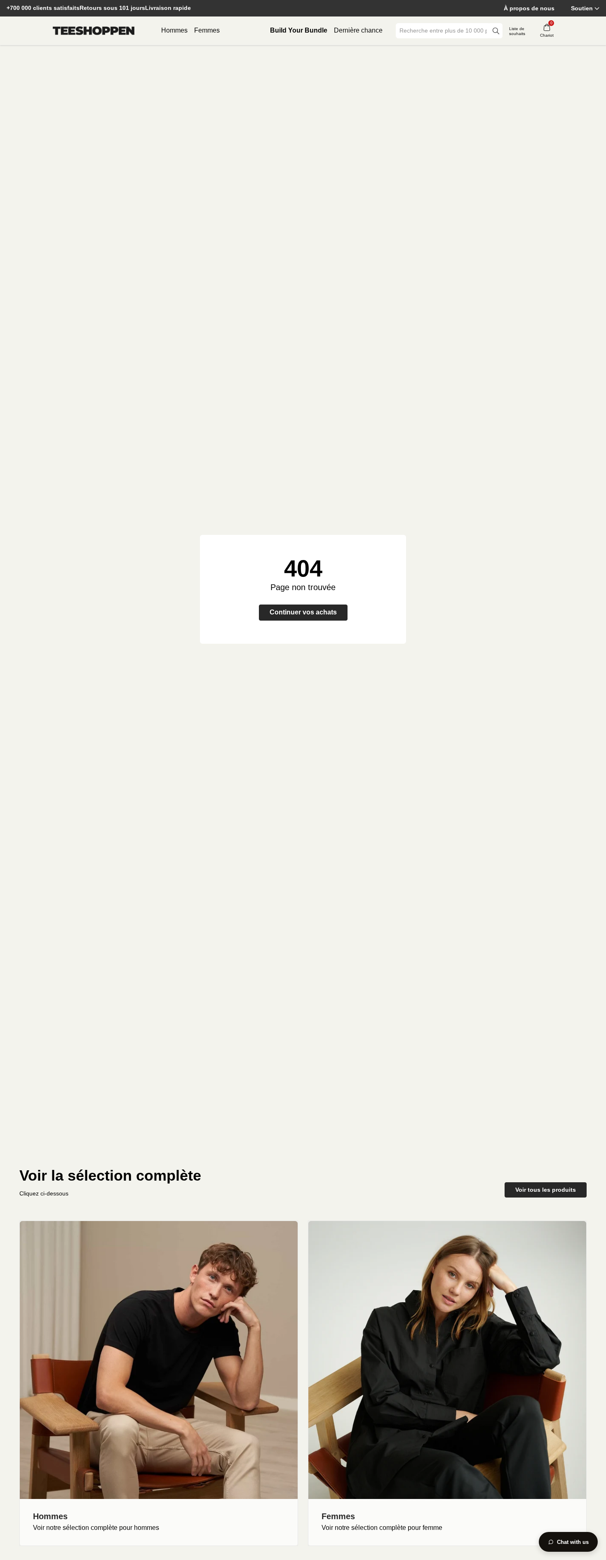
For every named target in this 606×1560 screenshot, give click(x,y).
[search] (496, 30)
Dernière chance (358, 30)
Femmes (207, 30)
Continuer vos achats (303, 612)
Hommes (174, 30)
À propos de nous (529, 8)
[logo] (93, 30)
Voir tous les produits (545, 1189)
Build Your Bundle (298, 30)
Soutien (582, 8)
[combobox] (443, 30)
